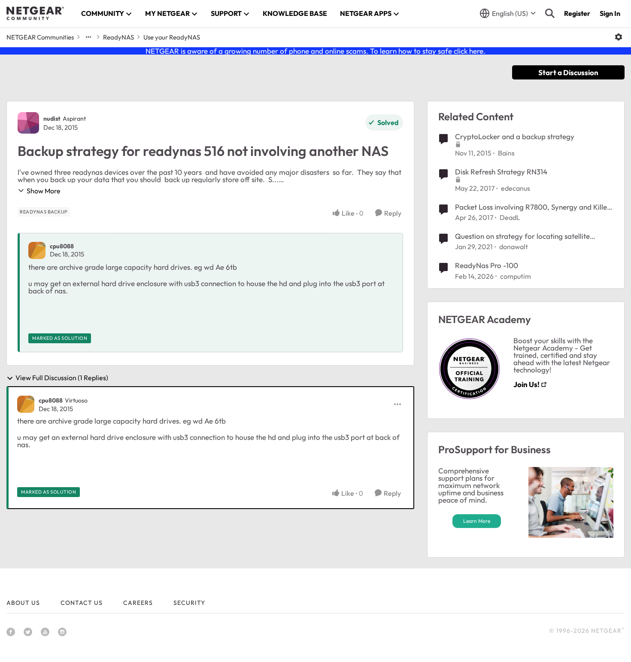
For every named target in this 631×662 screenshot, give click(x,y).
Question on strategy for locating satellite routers (522, 236)
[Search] (550, 13)
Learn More (476, 521)
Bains (506, 152)
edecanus (515, 188)
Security (189, 603)
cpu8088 (62, 246)
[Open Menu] (619, 37)
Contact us (82, 603)
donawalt (513, 246)
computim (515, 276)
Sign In (610, 13)
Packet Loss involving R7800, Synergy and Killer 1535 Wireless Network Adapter (532, 207)
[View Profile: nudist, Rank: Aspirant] (28, 123)
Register (577, 13)
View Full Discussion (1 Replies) (61, 378)
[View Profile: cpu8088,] (37, 250)
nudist (52, 119)
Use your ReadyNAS (171, 37)
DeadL (510, 217)
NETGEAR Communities (40, 37)
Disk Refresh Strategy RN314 (501, 171)
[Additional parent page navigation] (88, 37)
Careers (138, 603)
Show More (44, 190)
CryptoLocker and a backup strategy (514, 136)
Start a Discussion (568, 72)
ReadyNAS (118, 37)
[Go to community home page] (35, 13)
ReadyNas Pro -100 (486, 265)
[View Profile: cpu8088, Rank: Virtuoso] (25, 404)
